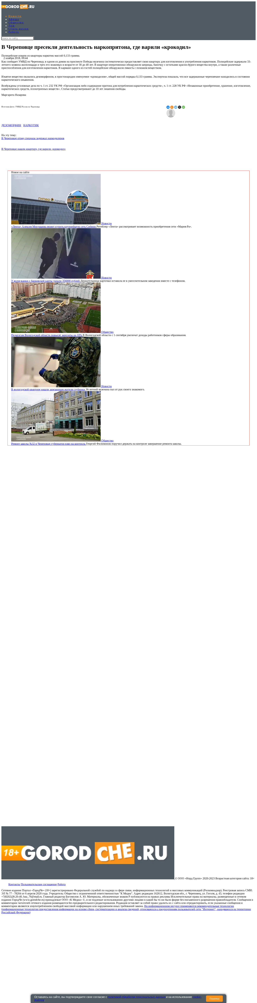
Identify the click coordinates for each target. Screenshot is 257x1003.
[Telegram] (175, 107)
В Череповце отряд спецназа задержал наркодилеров (32, 138)
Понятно (214, 998)
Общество (16, 22)
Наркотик (31, 125)
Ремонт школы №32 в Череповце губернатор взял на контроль (48, 443)
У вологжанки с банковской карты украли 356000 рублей (45, 280)
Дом (11, 25)
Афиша (13, 19)
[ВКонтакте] (168, 107)
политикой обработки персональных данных (136, 996)
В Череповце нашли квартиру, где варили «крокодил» (33, 148)
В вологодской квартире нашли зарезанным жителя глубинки (48, 389)
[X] (179, 107)
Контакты (14, 884)
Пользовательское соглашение (39, 884)
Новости (15, 16)
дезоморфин (11, 125)
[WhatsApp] (183, 107)
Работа (13, 31)
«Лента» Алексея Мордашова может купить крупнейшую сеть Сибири (54, 226)
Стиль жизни (18, 28)
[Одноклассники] (171, 107)
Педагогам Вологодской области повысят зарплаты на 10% (47, 335)
